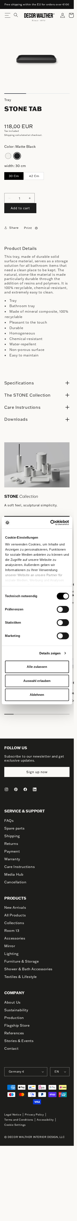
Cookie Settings (15, 1121)
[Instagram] (6, 786)
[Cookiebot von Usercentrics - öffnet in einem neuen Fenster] (51, 522)
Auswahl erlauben (37, 681)
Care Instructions (19, 864)
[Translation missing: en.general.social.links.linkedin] (35, 786)
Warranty (12, 856)
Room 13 (11, 928)
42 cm (34, 176)
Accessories (14, 935)
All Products (15, 912)
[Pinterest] (16, 786)
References (14, 1030)
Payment (12, 848)
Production (14, 1015)
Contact (11, 1045)
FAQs (8, 818)
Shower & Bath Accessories (28, 966)
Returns (11, 841)
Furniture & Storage (21, 958)
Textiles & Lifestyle (20, 974)
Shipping (9, 135)
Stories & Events (19, 1038)
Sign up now (36, 769)
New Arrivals (15, 905)
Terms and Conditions (18, 1116)
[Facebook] (25, 786)
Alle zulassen (37, 666)
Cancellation (15, 879)
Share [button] (14, 228)
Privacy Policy (34, 1111)
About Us (12, 999)
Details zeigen (50, 653)
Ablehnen (37, 694)
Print (28, 228)
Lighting (11, 951)
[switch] (63, 609)
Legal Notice (12, 1111)
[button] (18, 17)
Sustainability (16, 1007)
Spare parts (14, 825)
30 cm (14, 176)
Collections (14, 920)
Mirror (9, 943)
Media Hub (13, 871)
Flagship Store (17, 1022)
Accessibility (45, 1116)
